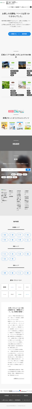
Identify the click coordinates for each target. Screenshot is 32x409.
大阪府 (5, 254)
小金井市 (19, 174)
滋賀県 (27, 254)
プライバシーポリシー (16, 395)
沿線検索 (17, 7)
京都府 (20, 254)
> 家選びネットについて (19, 378)
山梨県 (27, 240)
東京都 (5, 235)
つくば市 (9, 177)
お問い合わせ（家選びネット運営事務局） (11, 400)
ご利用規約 (6, 395)
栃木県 (12, 240)
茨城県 (5, 240)
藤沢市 (13, 174)
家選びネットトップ (15, 34)
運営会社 (26, 395)
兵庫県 (12, 254)
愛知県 (5, 273)
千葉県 (20, 235)
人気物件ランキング (27, 192)
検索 (28, 169)
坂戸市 (24, 174)
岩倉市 (14, 177)
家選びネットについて (10, 3)
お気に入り (23, 7)
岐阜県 (12, 273)
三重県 (20, 273)
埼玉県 (27, 235)
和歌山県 (12, 259)
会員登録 (11, 196)
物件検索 (24, 34)
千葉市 (3, 177)
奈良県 (5, 259)
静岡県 (27, 273)
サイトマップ (27, 400)
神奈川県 (12, 235)
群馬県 (20, 240)
